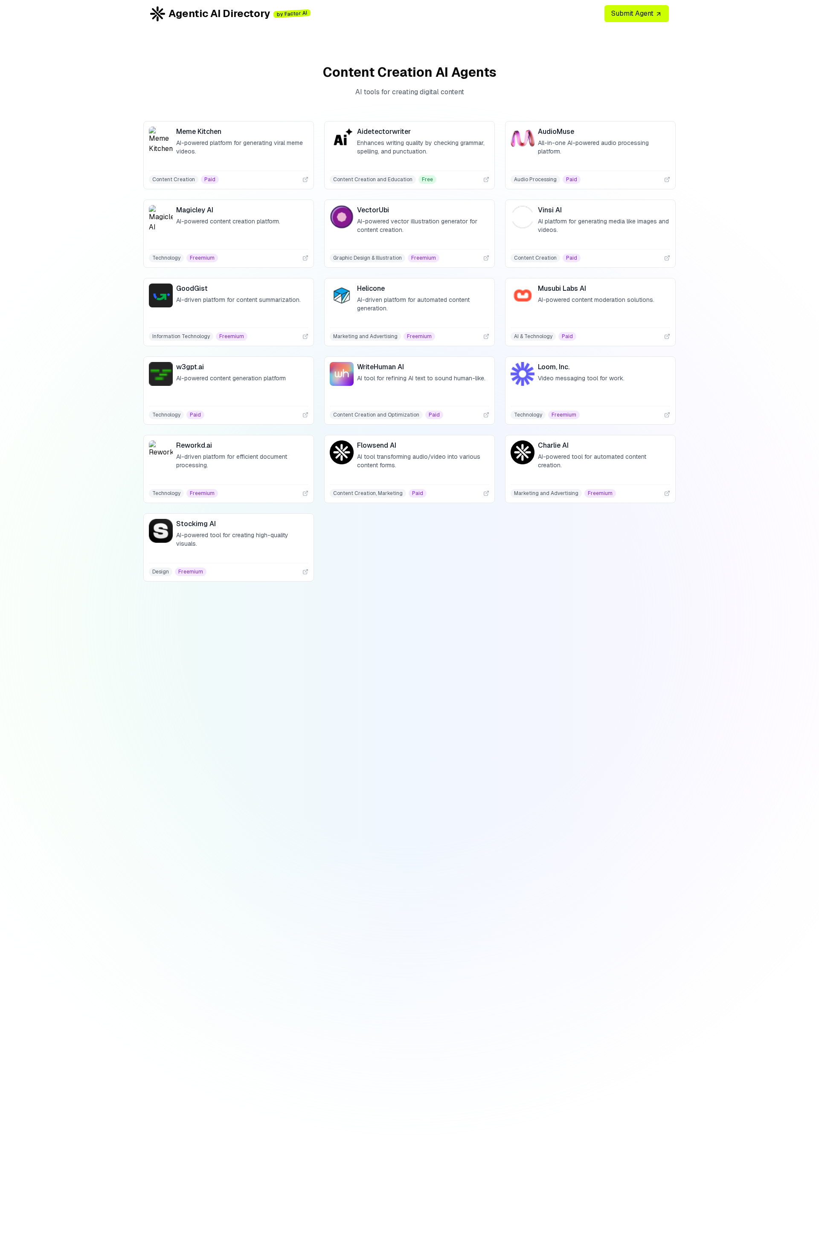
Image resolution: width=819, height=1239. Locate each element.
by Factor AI (292, 13)
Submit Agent (633, 13)
